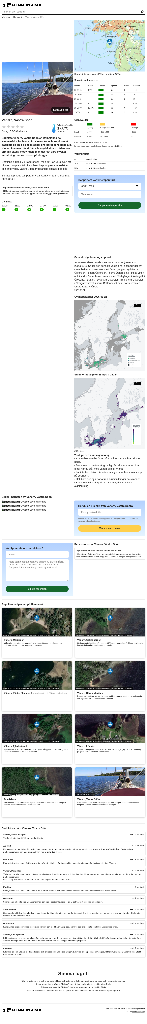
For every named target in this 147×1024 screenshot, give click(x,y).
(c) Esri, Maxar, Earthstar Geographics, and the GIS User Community (34, 635)
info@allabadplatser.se (135, 1008)
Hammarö (17, 17)
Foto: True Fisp (8, 502)
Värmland (6, 17)
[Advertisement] (37, 40)
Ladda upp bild (60, 110)
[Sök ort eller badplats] (142, 12)
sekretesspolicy (138, 1012)
